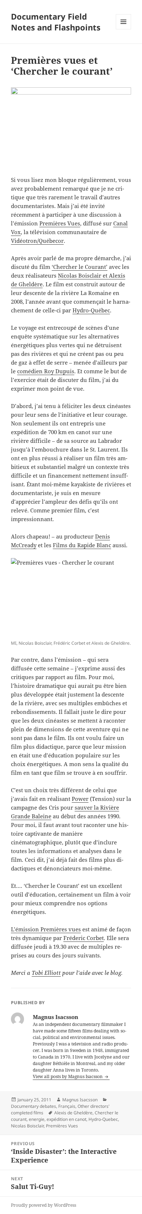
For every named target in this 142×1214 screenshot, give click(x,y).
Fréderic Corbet (83, 937)
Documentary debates (33, 1106)
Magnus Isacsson (80, 1100)
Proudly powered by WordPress (43, 1205)
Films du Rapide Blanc (82, 545)
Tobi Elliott (46, 972)
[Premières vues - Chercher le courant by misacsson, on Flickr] (71, 597)
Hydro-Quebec (103, 1119)
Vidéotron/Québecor (37, 240)
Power (80, 798)
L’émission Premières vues (46, 929)
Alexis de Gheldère (73, 1113)
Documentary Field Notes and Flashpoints (55, 22)
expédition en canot (66, 1119)
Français (66, 1106)
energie (36, 1119)
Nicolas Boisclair (27, 1126)
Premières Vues (59, 223)
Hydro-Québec (91, 310)
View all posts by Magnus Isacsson (68, 1076)
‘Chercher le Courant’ (79, 266)
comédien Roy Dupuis (45, 371)
